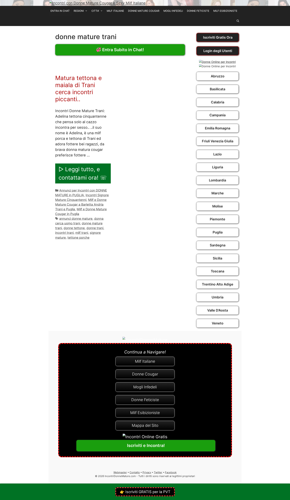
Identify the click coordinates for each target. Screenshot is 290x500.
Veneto (217, 323)
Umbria (217, 297)
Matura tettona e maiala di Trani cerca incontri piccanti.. (78, 88)
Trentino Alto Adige (217, 284)
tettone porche (78, 238)
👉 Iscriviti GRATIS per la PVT (145, 492)
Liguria (217, 167)
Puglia (218, 232)
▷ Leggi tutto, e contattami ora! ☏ (83, 173)
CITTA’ (95, 10)
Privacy (146, 472)
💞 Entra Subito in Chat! (120, 49)
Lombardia (217, 180)
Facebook (171, 472)
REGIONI (79, 10)
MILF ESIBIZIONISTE (225, 10)
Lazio (217, 154)
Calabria (217, 102)
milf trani (81, 233)
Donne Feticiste (145, 399)
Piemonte (217, 219)
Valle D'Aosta (217, 310)
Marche (217, 193)
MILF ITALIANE (115, 10)
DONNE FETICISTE (198, 10)
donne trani (94, 228)
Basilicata (217, 89)
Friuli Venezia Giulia (217, 141)
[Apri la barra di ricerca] (237, 21)
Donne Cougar (145, 374)
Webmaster (120, 472)
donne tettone (74, 228)
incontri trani (64, 233)
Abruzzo (217, 76)
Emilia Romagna (217, 128)
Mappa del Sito (145, 425)
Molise (217, 206)
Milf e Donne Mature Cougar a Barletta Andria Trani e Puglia (81, 204)
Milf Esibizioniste (145, 412)
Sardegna (217, 245)
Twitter (158, 472)
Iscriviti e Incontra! (146, 445)
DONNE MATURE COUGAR (143, 10)
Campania (217, 115)
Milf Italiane (145, 361)
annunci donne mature (75, 219)
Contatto (135, 472)
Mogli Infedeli (145, 387)
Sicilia (217, 258)
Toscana (217, 271)
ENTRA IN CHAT (60, 10)
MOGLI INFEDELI (173, 10)
